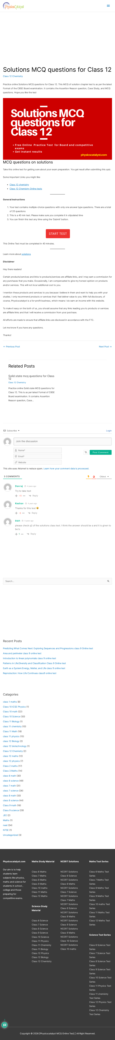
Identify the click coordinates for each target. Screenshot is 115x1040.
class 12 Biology (11, 741)
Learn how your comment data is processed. (66, 468)
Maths (6, 820)
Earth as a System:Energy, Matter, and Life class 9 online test (34, 668)
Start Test (58, 233)
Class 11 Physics (40, 941)
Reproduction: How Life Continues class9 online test (29, 673)
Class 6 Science (40, 920)
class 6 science (11, 780)
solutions (26, 254)
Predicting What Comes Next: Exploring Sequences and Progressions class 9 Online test (48, 648)
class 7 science (10, 790)
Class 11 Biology (11, 721)
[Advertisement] (57, 35)
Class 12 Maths (39, 896)
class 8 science (11, 800)
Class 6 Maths (39, 871)
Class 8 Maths (39, 879)
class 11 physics (11, 736)
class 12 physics (11, 761)
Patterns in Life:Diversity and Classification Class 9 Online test (34, 663)
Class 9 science (11, 810)
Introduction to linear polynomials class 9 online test (29, 658)
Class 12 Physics (40, 953)
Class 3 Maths (10, 770)
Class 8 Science (40, 928)
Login (109, 430)
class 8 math (9, 795)
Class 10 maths (39, 888)
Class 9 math (9, 805)
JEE (5, 815)
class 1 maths (10, 701)
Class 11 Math (10, 731)
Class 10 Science (11, 716)
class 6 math (9, 775)
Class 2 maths (10, 766)
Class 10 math (10, 711)
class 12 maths (10, 756)
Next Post (105, 346)
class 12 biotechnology (15, 746)
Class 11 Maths (39, 892)
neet (5, 825)
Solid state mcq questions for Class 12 (31, 377)
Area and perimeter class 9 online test (22, 653)
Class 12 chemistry (19, 184)
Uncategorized (10, 835)
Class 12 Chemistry (13, 76)
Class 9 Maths (39, 884)
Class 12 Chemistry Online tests (26, 188)
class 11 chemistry (12, 726)
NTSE (6, 830)
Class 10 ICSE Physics (14, 706)
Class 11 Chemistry (41, 945)
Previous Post (11, 346)
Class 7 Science (40, 924)
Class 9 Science (40, 932)
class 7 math (9, 785)
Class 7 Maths (39, 875)
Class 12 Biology (40, 957)
